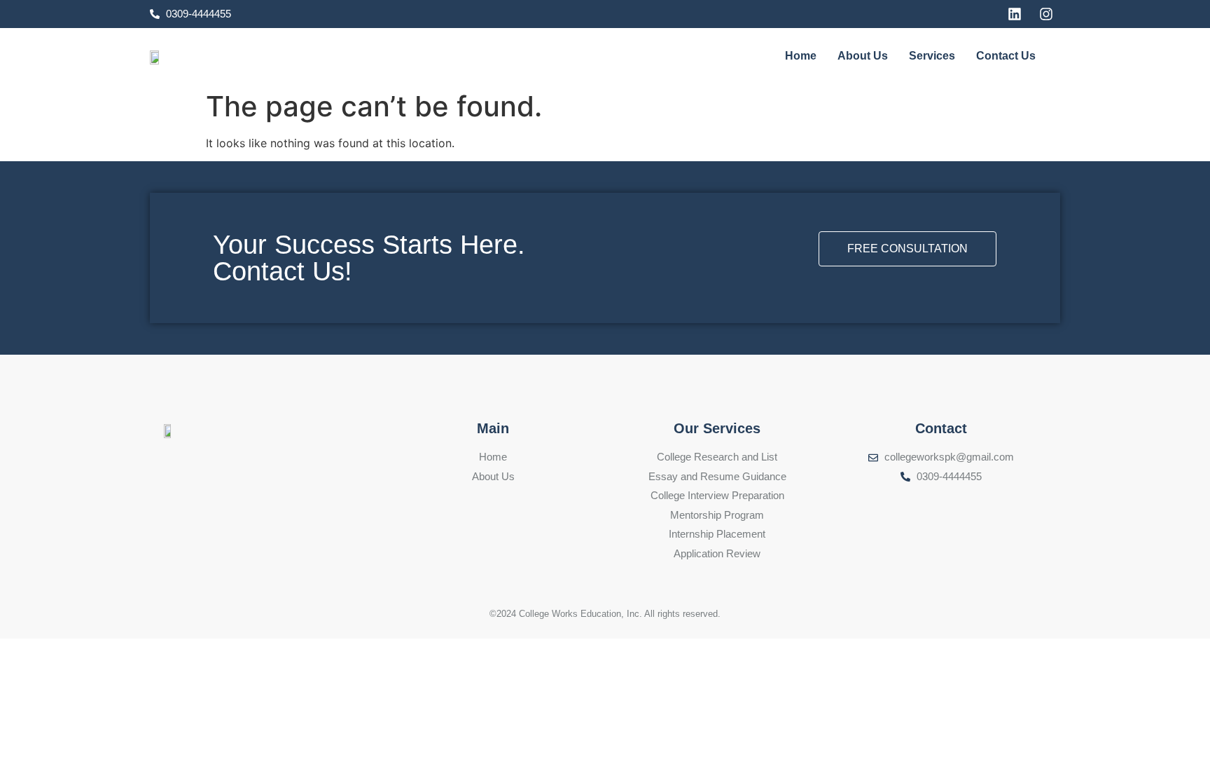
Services (932, 56)
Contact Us (1006, 56)
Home (800, 56)
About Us (862, 56)
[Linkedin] (1015, 14)
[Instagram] (1046, 14)
